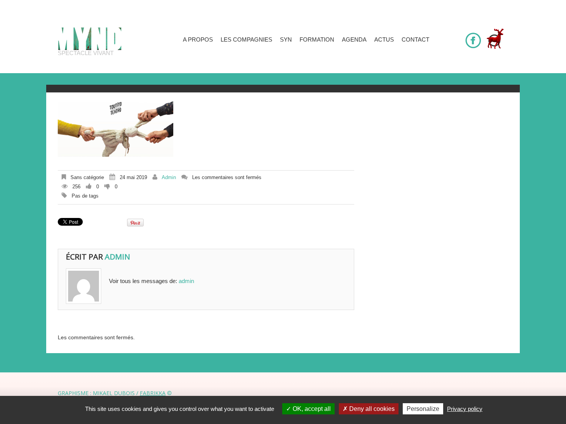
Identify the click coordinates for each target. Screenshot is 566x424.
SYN (286, 39)
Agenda (354, 39)
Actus (384, 39)
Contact (415, 39)
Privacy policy (464, 409)
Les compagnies (246, 39)
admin (169, 177)
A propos (198, 39)
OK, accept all (311, 409)
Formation (317, 39)
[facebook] (473, 37)
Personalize (423, 409)
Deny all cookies (371, 409)
